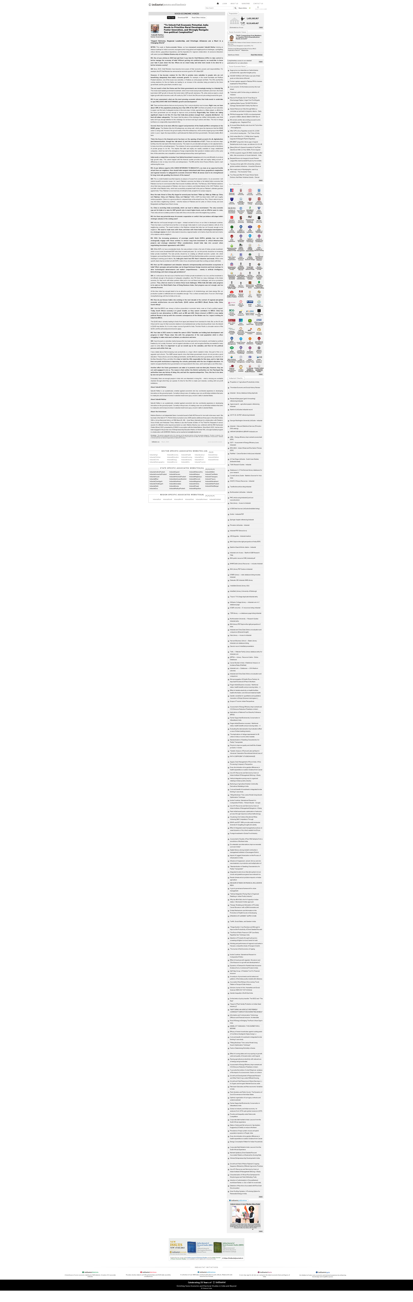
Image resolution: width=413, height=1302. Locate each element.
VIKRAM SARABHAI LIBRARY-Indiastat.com (244, 432)
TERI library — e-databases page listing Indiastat (245, 613)
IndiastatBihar (154, 479)
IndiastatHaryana (174, 474)
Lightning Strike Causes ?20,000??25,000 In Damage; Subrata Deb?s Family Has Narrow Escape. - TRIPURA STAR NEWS (244, 104)
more (261, 27)
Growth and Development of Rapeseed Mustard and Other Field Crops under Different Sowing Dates (245, 1077)
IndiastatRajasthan (195, 489)
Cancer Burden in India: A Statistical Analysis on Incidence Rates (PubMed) (245, 664)
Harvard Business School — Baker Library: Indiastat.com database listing (243, 642)
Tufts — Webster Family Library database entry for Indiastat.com (246, 653)
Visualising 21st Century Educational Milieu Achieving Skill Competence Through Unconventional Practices (244, 818)
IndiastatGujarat (174, 472)
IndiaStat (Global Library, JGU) (239, 586)
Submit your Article (233, 55)
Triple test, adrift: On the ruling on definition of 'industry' (244, 93)
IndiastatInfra (185, 462)
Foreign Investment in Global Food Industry (243, 833)
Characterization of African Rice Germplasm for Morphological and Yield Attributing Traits (245, 1176)
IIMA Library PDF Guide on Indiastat (241, 569)
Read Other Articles (199, 18)
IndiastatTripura (210, 479)
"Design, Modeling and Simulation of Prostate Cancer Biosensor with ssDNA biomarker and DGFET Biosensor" (244, 906)
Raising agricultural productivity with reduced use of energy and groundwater (246, 1060)
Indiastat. (183, 54)
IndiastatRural (199, 457)
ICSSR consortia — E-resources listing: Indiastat (245, 608)
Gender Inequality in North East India (241, 993)
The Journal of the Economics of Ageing (242, 949)
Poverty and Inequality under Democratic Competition (243, 1115)
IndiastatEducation (173, 457)
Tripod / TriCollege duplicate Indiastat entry (244, 597)
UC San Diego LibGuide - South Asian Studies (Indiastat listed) (244, 460)
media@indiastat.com (194, 432)
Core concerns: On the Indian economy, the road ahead (245, 88)
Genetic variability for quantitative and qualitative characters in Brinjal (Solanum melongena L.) (245, 697)
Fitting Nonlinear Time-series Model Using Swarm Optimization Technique (246, 796)
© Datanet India (206, 1288)
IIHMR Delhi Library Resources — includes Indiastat (246, 564)
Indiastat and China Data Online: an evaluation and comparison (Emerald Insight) (246, 631)
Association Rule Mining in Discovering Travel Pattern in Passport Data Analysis (244, 983)
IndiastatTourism (200, 462)
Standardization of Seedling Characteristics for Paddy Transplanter (245, 741)
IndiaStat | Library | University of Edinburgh (243, 591)
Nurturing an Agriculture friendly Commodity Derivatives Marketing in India (244, 785)
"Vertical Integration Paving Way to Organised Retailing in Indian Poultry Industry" (244, 895)
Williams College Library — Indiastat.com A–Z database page (245, 603)
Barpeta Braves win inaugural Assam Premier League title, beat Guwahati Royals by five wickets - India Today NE (246, 159)
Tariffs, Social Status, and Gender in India (243, 921)
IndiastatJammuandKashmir (178, 479)
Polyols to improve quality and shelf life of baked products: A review (245, 746)
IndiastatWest (189, 499)
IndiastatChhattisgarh (156, 484)
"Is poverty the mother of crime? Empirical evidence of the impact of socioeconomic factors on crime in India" (246, 1071)
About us (234, 4)
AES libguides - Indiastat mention (240, 536)
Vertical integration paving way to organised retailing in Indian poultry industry (244, 780)
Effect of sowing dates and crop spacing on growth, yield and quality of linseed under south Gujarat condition (246, 1055)
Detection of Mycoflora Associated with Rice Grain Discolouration (246, 1187)
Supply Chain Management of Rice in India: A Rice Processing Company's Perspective (245, 763)
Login (224, 4)
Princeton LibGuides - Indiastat (239, 525)
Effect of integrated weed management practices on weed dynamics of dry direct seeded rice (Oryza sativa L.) (246, 829)
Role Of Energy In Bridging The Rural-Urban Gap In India (246, 1022)
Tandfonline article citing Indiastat (240, 487)
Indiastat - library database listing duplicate (243, 393)
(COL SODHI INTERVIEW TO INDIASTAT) (185, 168)
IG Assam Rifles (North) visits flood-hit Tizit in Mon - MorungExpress (246, 126)
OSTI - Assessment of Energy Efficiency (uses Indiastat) (244, 444)
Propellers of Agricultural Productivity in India (244, 382)
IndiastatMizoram (194, 479)
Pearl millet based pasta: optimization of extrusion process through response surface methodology (246, 813)
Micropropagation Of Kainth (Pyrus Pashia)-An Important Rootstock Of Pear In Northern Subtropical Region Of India (245, 680)
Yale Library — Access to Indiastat (240, 635)
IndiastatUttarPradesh (212, 484)
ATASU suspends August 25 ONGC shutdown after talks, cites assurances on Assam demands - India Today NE (246, 154)
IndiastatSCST (199, 460)
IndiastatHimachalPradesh (177, 477)
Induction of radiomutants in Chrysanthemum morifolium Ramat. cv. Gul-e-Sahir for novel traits (245, 1181)
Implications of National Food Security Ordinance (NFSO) (245, 713)
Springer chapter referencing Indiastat (242, 520)
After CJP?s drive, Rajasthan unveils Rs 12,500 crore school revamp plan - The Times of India (245, 132)
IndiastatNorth (178, 499)
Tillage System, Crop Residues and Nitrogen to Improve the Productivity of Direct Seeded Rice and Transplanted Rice (246, 928)
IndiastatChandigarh (156, 481)
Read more (245, 50)
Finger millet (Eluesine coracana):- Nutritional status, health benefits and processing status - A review (245, 686)
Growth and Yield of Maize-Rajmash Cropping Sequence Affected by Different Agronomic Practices (246, 1165)
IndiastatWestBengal (212, 486)
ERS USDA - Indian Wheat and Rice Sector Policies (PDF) (246, 449)
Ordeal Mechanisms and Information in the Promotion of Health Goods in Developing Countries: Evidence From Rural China (243, 912)
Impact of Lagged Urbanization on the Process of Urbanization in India (245, 857)
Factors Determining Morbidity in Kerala (242, 1048)
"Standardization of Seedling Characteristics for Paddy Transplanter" (245, 868)
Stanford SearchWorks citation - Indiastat (243, 547)
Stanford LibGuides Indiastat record (241, 410)
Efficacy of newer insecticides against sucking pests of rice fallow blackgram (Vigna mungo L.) (246, 1033)
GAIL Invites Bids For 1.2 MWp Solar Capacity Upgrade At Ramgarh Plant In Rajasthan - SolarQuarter (244, 138)
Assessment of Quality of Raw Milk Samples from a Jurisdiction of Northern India (246, 840)
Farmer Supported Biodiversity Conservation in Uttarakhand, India (245, 719)
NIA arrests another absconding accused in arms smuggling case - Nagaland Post (245, 121)
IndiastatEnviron (172, 462)
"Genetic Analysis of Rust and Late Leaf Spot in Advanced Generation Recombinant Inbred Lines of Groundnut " (246, 752)
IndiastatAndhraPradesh (157, 472)
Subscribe (246, 4)
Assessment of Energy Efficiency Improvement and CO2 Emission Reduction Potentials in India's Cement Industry (246, 708)
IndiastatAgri (154, 455)
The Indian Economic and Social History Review (245, 388)
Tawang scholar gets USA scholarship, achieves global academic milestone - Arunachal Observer (245, 165)
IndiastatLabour (200, 455)
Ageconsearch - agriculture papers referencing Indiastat (245, 405)
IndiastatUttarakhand (211, 481)
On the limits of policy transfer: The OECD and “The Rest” (246, 1000)
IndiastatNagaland (195, 481)
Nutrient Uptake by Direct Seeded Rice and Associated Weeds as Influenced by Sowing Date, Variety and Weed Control (246, 1154)
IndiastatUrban (212, 455)
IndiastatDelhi (154, 486)
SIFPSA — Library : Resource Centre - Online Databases (244, 658)
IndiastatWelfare (213, 457)
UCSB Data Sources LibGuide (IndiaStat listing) (245, 509)
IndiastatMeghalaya (195, 477)
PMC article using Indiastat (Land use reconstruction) (242, 499)
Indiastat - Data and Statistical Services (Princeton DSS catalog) (246, 427)
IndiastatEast (157, 499)
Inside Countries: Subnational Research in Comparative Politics (243, 956)
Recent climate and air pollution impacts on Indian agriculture (245, 879)
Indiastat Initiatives (206, 1267)
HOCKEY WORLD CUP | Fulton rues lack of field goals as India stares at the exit (245, 77)
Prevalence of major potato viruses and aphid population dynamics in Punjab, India (244, 1132)
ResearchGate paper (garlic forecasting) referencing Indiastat (243, 400)
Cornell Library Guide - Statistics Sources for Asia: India (246, 477)
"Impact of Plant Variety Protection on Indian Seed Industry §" (245, 1005)
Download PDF (183, 18)
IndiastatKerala (174, 486)
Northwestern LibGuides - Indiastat (241, 492)
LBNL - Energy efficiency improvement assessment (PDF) (246, 438)
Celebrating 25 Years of (200, 1282)
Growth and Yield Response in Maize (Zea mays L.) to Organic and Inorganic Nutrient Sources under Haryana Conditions (246, 1082)
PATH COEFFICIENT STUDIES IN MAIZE (242, 756)
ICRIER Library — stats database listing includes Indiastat (245, 576)
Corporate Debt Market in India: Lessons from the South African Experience (245, 1148)
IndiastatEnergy (172, 460)
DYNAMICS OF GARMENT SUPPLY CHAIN (243, 916)
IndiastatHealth (186, 455)
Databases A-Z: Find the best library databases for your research (246, 471)
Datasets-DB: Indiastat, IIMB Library (241, 580)
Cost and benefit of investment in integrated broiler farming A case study (246, 790)
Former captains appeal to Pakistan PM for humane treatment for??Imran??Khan (246, 82)
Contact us (258, 4)
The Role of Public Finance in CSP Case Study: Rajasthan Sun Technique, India (244, 934)
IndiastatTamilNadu (211, 474)
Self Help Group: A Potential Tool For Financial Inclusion (245, 972)
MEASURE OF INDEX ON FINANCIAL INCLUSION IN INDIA (246, 884)
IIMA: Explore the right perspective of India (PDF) (245, 542)
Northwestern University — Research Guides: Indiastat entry (244, 620)
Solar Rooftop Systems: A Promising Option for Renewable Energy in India (245, 1192)
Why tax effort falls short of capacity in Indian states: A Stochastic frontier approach (244, 901)
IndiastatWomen (213, 460)
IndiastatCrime (154, 460)
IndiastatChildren (155, 457)
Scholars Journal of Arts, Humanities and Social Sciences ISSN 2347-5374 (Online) (245, 989)
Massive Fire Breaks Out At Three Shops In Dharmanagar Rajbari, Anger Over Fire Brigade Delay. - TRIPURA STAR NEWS (245, 99)
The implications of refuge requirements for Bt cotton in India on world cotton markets (245, 735)
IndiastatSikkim (210, 472)
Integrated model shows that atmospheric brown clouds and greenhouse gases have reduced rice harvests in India (245, 873)
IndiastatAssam (154, 477)
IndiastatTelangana (211, 477)
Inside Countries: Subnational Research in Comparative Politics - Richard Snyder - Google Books (245, 801)
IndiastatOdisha (194, 484)
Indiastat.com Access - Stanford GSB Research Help (245, 554)
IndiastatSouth (167, 499)
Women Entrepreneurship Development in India (245, 1158)
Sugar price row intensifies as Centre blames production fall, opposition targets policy (244, 71)
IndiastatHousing (186, 457)
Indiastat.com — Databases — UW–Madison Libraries (244, 669)
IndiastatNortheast (201, 499)
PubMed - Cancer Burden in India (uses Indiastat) (245, 454)
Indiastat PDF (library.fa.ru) (238, 531)
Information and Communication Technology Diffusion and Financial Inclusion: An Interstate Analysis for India (244, 1016)
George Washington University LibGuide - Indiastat (246, 421)
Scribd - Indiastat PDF (237, 514)
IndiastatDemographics (157, 462)
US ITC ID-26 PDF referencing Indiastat (242, 415)
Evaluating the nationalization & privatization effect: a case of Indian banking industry (246, 730)
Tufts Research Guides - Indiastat (240, 465)
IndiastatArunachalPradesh (158, 474)
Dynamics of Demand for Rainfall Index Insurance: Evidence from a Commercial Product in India (246, 967)
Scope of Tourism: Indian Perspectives (242, 701)
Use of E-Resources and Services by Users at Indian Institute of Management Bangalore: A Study (246, 807)
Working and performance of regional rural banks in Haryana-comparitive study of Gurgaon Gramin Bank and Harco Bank (246, 945)
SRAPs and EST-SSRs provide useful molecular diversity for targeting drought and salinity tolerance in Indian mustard (245, 824)
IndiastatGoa (154, 489)
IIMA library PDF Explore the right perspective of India (245, 625)
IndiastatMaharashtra (196, 472)
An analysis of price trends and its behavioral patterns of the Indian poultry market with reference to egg (246, 978)
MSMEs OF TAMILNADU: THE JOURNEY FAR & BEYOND (245, 1027)
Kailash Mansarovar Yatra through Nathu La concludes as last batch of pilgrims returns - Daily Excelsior (246, 110)
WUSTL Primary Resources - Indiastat (242, 481)
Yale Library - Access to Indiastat (240, 503)
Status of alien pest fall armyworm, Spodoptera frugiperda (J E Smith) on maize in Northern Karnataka (245, 1126)
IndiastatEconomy (172, 455)
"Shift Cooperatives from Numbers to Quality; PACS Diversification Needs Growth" (248, 37)
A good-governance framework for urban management (243, 890)
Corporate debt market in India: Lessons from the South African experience (245, 1121)
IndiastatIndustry (186, 460)
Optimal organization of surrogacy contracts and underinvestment (245, 1099)
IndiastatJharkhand (175, 481)
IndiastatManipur (194, 474)
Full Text (171, 18)
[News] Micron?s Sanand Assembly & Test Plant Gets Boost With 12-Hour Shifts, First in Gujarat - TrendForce (245, 148)
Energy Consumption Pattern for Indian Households (246, 1142)
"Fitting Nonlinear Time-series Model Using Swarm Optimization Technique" (244, 1044)
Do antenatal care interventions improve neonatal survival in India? (245, 846)
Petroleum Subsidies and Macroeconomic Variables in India (246, 1088)
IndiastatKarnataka (175, 484)
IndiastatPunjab (194, 486)
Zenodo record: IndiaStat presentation (242, 646)
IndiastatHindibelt (215, 499)
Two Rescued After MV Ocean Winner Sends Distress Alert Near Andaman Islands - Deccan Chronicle (245, 176)
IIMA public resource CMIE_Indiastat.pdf (242, 558)
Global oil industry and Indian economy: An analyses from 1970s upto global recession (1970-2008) (246, 1110)
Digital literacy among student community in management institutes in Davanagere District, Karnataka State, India (244, 851)
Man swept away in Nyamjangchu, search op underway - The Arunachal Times (244, 171)
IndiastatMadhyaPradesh (177, 489)
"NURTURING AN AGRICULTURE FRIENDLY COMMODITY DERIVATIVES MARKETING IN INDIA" (246, 1011)
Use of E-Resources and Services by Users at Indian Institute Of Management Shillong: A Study (245, 774)
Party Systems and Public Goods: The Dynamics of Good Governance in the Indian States (246, 1093)
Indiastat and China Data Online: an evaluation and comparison (246, 675)
